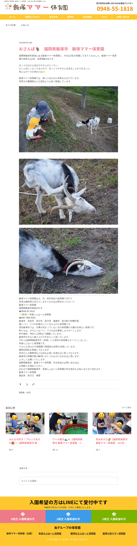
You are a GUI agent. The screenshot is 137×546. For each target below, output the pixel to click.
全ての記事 (11, 25)
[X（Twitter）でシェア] (27, 384)
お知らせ (25, 25)
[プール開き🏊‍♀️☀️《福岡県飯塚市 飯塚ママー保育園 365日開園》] (68, 423)
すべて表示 (126, 407)
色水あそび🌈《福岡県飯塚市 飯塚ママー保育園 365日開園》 (112, 441)
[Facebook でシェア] (20, 384)
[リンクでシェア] (33, 384)
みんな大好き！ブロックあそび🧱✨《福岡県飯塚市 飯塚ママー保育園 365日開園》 (24, 441)
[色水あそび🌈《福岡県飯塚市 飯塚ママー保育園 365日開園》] (112, 423)
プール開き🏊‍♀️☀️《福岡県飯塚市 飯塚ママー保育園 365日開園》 (68, 441)
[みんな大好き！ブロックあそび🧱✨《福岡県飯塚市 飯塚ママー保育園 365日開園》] (25, 423)
